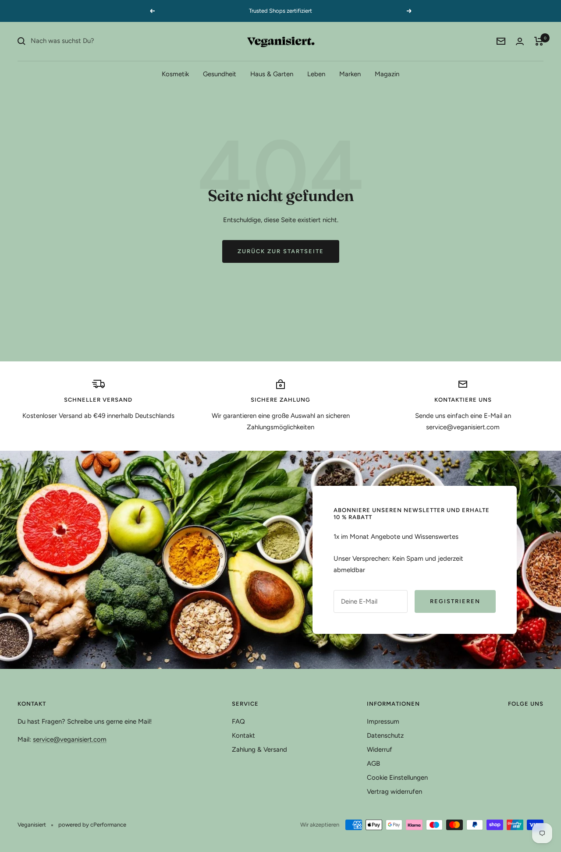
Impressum (383, 721)
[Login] (520, 41)
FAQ (238, 721)
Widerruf (379, 749)
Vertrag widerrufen (394, 791)
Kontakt (243, 735)
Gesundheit (219, 74)
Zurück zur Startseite (281, 251)
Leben (316, 74)
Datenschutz (385, 735)
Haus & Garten (271, 74)
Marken (350, 74)
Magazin (387, 74)
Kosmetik (175, 74)
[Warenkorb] (538, 41)
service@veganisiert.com (70, 739)
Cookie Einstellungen (397, 777)
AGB (373, 763)
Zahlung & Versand (259, 749)
